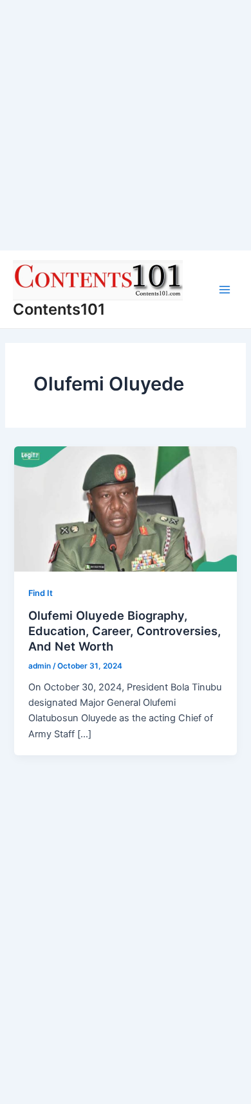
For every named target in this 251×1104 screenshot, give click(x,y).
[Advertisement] (125, 125)
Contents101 (59, 309)
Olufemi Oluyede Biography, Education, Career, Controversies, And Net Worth (124, 630)
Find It (40, 593)
